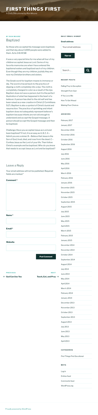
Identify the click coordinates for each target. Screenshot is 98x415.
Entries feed (66, 376)
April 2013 (65, 341)
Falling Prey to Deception (71, 86)
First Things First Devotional (72, 356)
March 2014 (66, 288)
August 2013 (66, 322)
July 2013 (65, 327)
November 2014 (68, 250)
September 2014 (68, 259)
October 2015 (66, 197)
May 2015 (65, 221)
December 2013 (67, 303)
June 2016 (65, 159)
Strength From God (68, 91)
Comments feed (67, 381)
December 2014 (67, 245)
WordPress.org (67, 386)
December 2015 (67, 187)
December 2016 (67, 130)
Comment (11, 180)
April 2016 (65, 168)
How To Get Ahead (68, 100)
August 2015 (66, 207)
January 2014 (66, 298)
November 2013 (68, 307)
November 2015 (68, 192)
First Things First (33, 9)
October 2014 (66, 255)
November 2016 (68, 135)
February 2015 (67, 235)
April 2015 (65, 226)
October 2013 (66, 312)
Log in (63, 371)
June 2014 (65, 274)
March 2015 (66, 231)
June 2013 (65, 331)
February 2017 (67, 120)
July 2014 (65, 269)
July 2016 (65, 154)
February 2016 (67, 178)
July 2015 (65, 211)
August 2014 (66, 264)
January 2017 (66, 125)
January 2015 (66, 240)
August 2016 (66, 149)
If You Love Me (67, 96)
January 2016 (66, 183)
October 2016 (66, 139)
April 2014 (65, 283)
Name (9, 215)
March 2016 (66, 173)
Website (10, 242)
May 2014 (65, 279)
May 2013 (65, 336)
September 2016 (68, 144)
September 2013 (68, 317)
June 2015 (65, 216)
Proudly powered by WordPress (18, 409)
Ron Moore (15, 36)
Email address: (67, 41)
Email (9, 228)
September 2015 (68, 202)
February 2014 (67, 293)
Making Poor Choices (69, 105)
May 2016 (65, 163)
